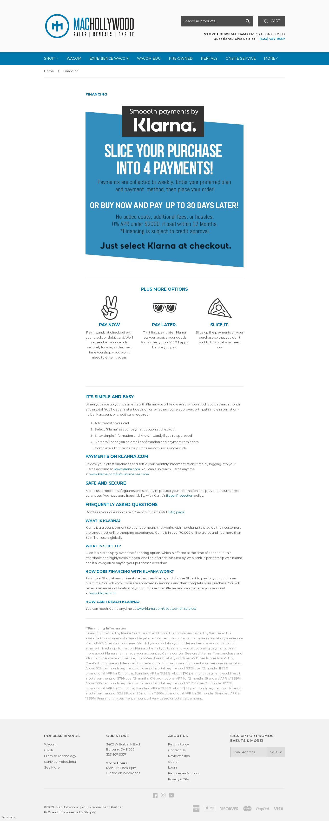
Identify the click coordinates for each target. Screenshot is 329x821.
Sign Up (276, 752)
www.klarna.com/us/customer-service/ (119, 474)
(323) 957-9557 (272, 39)
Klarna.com (133, 456)
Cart (275, 21)
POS (47, 812)
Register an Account (184, 773)
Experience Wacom (109, 58)
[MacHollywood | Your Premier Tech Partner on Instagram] (163, 796)
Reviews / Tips (179, 756)
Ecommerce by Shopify (77, 812)
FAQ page (176, 512)
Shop (50, 58)
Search (173, 761)
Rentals (209, 58)
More (269, 58)
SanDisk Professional (60, 761)
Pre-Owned (181, 58)
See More (52, 767)
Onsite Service (241, 58)
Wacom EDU (149, 58)
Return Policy (178, 744)
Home (49, 71)
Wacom (74, 58)
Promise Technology (60, 756)
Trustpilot (8, 817)
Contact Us (176, 750)
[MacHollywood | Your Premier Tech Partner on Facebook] (155, 796)
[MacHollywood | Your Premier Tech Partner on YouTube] (171, 796)
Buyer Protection (179, 495)
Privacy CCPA (178, 779)
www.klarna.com (127, 469)
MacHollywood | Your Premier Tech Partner (89, 807)
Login (172, 767)
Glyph (48, 750)
